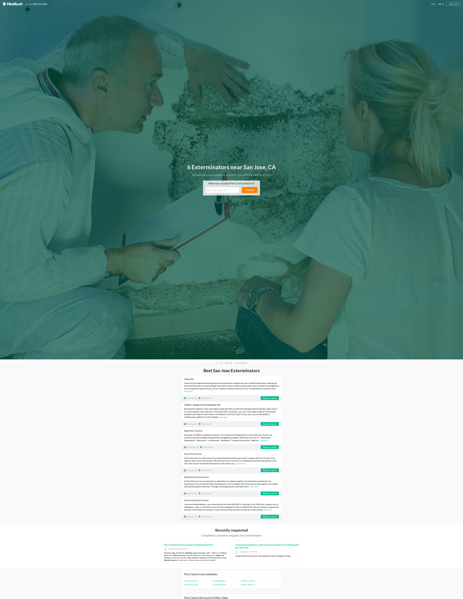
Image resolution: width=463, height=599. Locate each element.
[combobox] (222, 190)
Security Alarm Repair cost (220, 585)
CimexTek (189, 379)
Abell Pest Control (193, 430)
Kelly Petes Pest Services (196, 477)
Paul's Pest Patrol (193, 454)
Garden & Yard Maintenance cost (248, 581)
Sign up (441, 4)
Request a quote (269, 398)
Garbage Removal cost (220, 581)
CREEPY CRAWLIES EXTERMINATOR (202, 405)
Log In (433, 4)
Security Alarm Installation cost (248, 585)
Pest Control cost (191, 581)
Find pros (249, 190)
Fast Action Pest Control (196, 500)
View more (188, 391)
